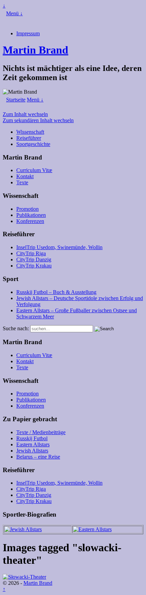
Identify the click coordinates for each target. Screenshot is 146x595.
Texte (22, 182)
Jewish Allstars (32, 450)
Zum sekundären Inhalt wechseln (38, 120)
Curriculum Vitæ (34, 170)
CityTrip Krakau (34, 265)
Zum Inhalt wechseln (25, 114)
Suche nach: (16, 328)
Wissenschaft (30, 132)
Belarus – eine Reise (38, 457)
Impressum (28, 33)
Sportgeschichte (33, 144)
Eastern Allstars (33, 444)
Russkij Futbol (32, 438)
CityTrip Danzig (33, 259)
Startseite (15, 100)
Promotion (27, 209)
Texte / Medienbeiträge (41, 432)
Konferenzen (30, 221)
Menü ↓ (14, 13)
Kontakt (25, 176)
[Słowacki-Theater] (24, 577)
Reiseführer (28, 138)
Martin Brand (35, 50)
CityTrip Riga (31, 253)
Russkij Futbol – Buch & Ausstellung (56, 292)
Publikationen (31, 215)
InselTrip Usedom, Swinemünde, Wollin (59, 247)
